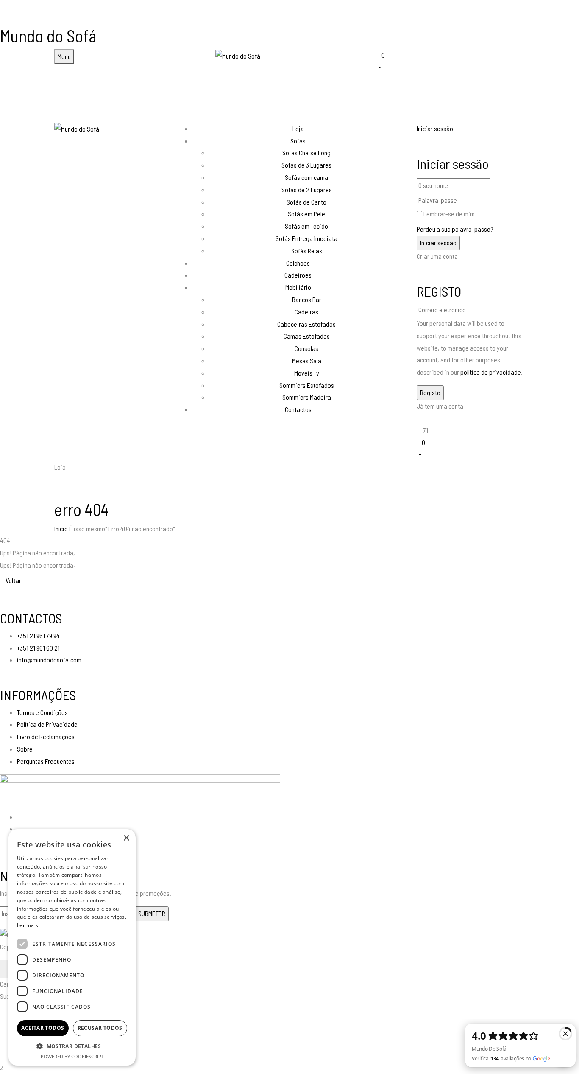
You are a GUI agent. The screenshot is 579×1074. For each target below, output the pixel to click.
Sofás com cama (306, 177)
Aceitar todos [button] (42, 1028)
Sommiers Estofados (306, 385)
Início (61, 528)
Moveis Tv (306, 373)
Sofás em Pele (306, 214)
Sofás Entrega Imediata (306, 238)
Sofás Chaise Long (306, 153)
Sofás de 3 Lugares (306, 165)
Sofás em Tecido (306, 226)
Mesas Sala (306, 360)
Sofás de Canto (306, 202)
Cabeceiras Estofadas (306, 324)
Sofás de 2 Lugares (306, 189)
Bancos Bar (306, 299)
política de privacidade (490, 372)
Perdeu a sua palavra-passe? (455, 229)
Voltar (13, 580)
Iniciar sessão (435, 128)
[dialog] (72, 947)
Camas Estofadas (307, 336)
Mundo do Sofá (48, 35)
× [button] (126, 838)
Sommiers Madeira (306, 397)
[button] (450, 60)
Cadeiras (306, 312)
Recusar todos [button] (100, 1028)
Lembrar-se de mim (449, 214)
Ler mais (27, 925)
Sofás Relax (306, 251)
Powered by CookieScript (72, 1056)
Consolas (306, 348)
